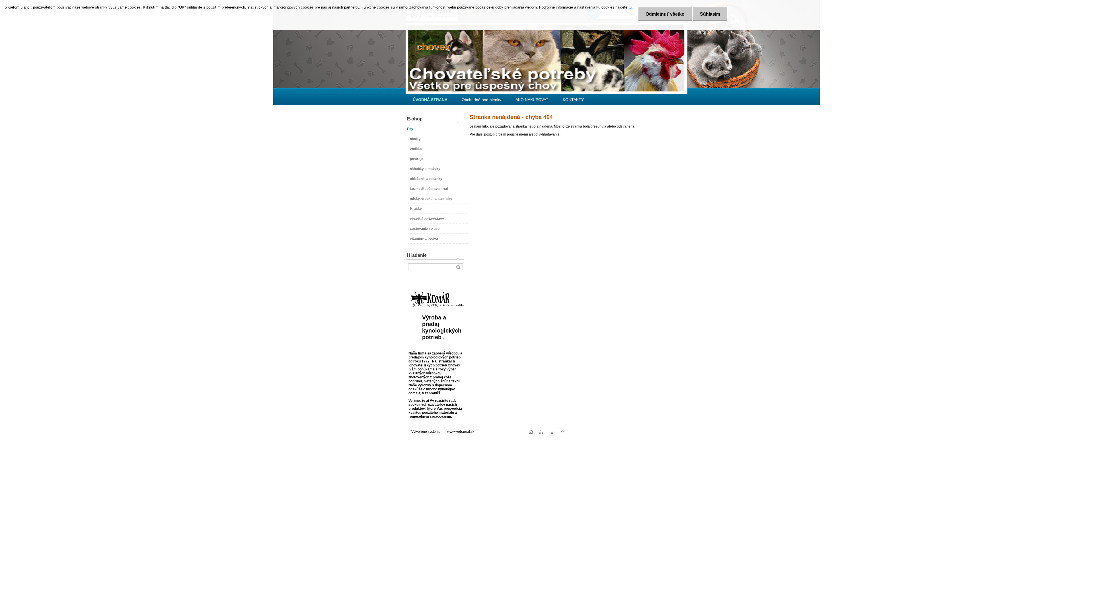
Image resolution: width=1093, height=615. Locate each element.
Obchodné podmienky (481, 99)
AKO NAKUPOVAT (531, 99)
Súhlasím (710, 14)
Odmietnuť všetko (665, 14)
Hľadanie (417, 255)
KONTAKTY (573, 99)
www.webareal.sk (460, 432)
